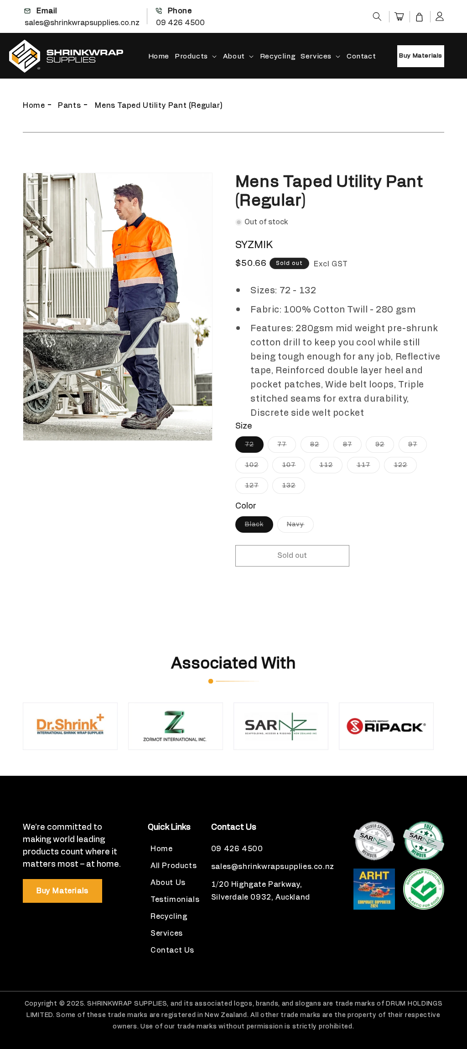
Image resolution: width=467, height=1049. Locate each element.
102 (256, 467)
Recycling (168, 916)
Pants (69, 105)
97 (417, 447)
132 (293, 488)
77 (286, 447)
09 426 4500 (180, 22)
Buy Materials (420, 56)
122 (405, 467)
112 (330, 467)
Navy (300, 527)
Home (34, 105)
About (234, 56)
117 (368, 467)
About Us (168, 882)
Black (259, 527)
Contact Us (172, 950)
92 (384, 447)
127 (256, 488)
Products (191, 56)
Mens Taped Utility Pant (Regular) (159, 105)
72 (254, 447)
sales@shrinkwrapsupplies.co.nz (82, 22)
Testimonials (174, 899)
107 (293, 467)
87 (352, 447)
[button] (377, 16)
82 (319, 447)
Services (316, 56)
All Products (173, 865)
